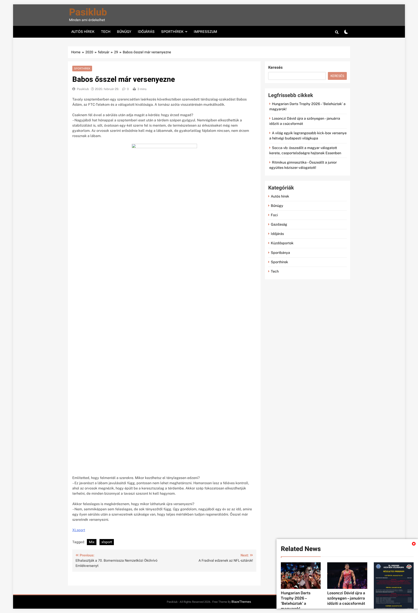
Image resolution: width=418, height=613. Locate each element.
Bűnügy (124, 32)
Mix (91, 542)
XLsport (78, 530)
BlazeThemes (241, 602)
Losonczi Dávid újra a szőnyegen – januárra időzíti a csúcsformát (346, 598)
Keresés (275, 67)
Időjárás (146, 32)
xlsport (106, 542)
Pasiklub (88, 12)
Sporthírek (172, 32)
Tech (105, 32)
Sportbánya (280, 253)
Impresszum (205, 32)
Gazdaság (279, 224)
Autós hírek (82, 32)
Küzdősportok (282, 243)
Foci (274, 215)
